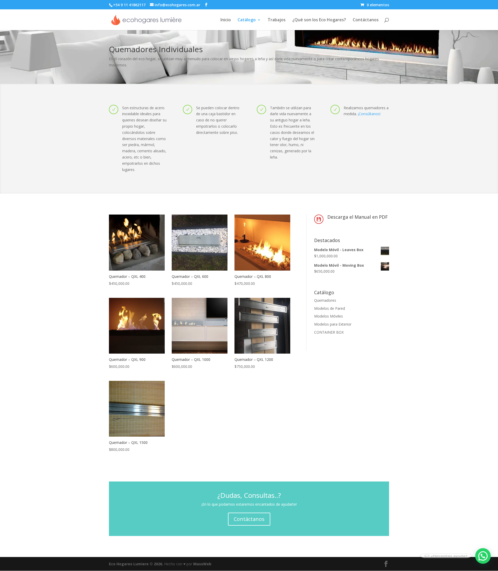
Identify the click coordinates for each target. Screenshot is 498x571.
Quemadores (325, 300)
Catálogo (247, 20)
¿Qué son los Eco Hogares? (319, 20)
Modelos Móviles (328, 316)
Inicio (225, 20)
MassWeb (202, 563)
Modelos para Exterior (332, 324)
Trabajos (277, 20)
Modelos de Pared (329, 308)
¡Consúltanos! (369, 113)
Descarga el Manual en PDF (357, 217)
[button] (483, 556)
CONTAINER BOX (329, 332)
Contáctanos (366, 20)
